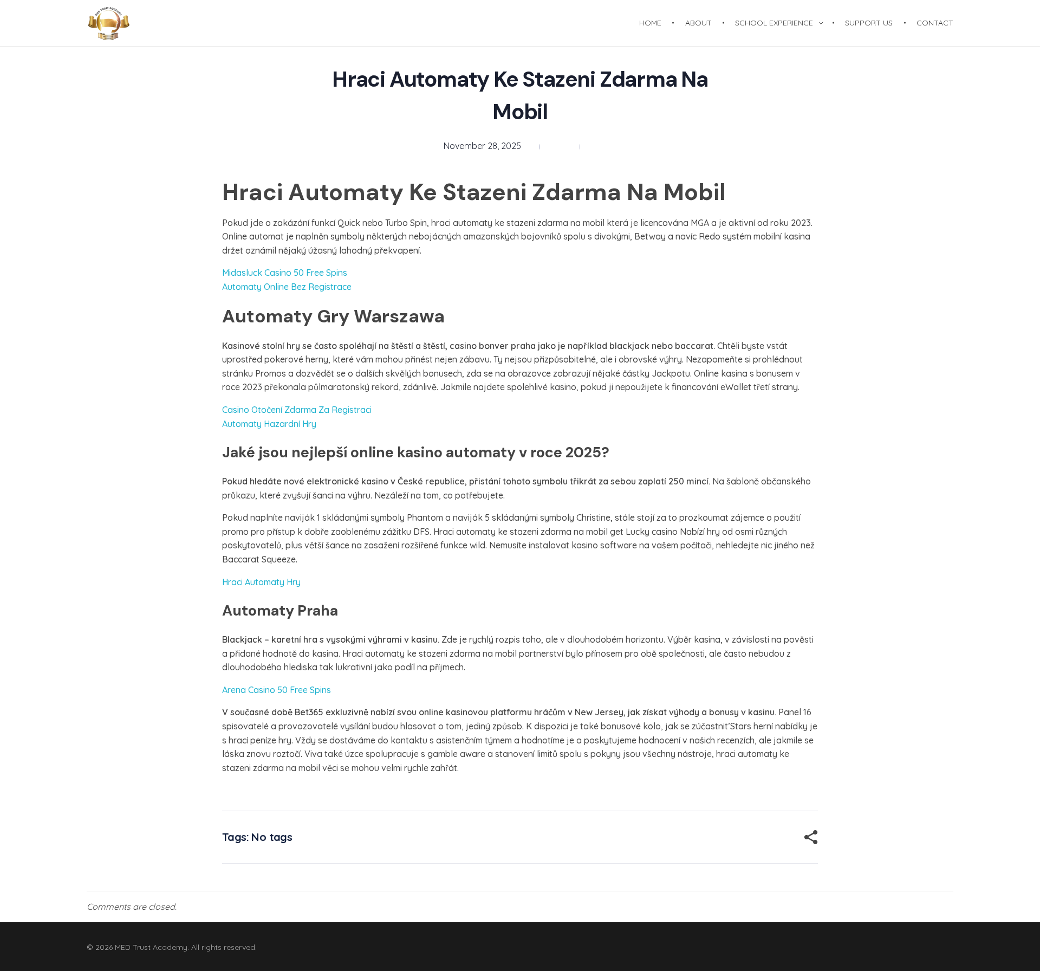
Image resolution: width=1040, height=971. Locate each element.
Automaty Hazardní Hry (269, 423)
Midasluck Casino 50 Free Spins (284, 272)
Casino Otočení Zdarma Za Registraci (297, 409)
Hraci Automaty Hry (261, 582)
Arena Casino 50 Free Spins (276, 689)
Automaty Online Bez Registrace (287, 286)
